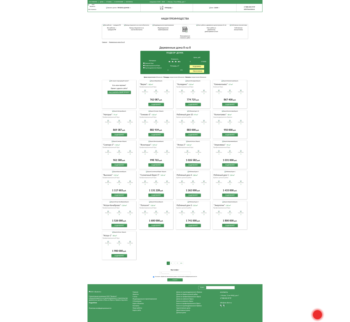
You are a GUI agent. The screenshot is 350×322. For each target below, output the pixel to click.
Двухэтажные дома (183, 310)
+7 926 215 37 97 (249, 7)
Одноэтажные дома (183, 308)
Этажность (174, 59)
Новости (136, 294)
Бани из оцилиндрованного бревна (189, 306)
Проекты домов (123, 8)
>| (177, 263)
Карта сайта (137, 310)
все (181, 263)
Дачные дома (181, 313)
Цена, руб (197, 57)
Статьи (135, 297)
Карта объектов (138, 303)
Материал (152, 61)
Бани (216, 8)
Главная (135, 292)
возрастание (151, 77)
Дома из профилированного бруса (188, 297)
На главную (93, 2)
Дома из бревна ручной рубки (187, 294)
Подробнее (156, 104)
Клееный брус (149, 63)
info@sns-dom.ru (249, 9)
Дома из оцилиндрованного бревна (189, 292)
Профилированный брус (152, 65)
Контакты (129, 2)
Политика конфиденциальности (100, 308)
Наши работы (137, 308)
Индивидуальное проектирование (145, 299)
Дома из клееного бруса (185, 299)
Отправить (175, 279)
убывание (159, 77)
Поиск (202, 287)
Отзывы (109, 2)
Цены (101, 2)
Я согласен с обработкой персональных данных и (176, 276)
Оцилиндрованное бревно (153, 68)
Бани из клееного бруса (184, 301)
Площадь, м (174, 66)
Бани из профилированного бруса (188, 303)
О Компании (118, 2)
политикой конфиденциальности (187, 276)
